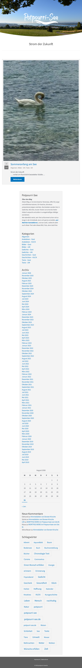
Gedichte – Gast (27, 249)
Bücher (26, 553)
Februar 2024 (26, 312)
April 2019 (25, 462)
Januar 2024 (26, 314)
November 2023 (27, 319)
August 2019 (26, 452)
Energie (51, 565)
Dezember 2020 (27, 410)
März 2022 (25, 371)
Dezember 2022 (27, 348)
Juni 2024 (25, 301)
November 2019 (27, 444)
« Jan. (24, 506)
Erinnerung (40, 571)
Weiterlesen (18, 179)
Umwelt (36, 637)
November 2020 (27, 413)
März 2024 (25, 309)
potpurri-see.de (30, 625)
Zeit (46, 648)
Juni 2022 (25, 364)
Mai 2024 (25, 304)
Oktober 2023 (27, 322)
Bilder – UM (26, 247)
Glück (53, 583)
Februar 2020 (26, 436)
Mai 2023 (25, 335)
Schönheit (28, 631)
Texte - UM (29, 168)
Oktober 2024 (27, 291)
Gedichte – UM (27, 252)
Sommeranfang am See (24, 164)
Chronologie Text (41, 553)
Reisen (43, 625)
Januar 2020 (26, 439)
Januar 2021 (26, 408)
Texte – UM (26, 262)
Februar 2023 (26, 343)
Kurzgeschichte (51, 594)
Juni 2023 (25, 332)
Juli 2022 (25, 361)
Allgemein (14, 168)
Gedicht (41, 576)
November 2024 (27, 288)
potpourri (38, 606)
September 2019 (28, 449)
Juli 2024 (25, 299)
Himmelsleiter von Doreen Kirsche (43, 516)
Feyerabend (28, 577)
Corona (27, 559)
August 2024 (26, 296)
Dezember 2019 (27, 441)
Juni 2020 (25, 426)
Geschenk (28, 583)
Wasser (46, 637)
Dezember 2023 (27, 317)
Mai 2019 (25, 460)
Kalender (49, 589)
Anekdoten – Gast (28, 239)
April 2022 (25, 369)
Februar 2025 (26, 283)
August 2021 (26, 390)
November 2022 (27, 351)
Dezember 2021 (27, 379)
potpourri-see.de (32, 619)
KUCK (38, 594)
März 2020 (25, 434)
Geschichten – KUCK (29, 257)
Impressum (37, 659)
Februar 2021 (26, 405)
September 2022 (28, 356)
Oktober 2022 (27, 353)
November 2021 (27, 382)
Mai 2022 (25, 366)
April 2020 (25, 431)
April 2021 (25, 400)
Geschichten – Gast (29, 255)
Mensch (38, 600)
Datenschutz (44, 659)
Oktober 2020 (27, 415)
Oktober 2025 (27, 278)
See (38, 631)
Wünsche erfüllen (31, 649)
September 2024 (28, 294)
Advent (26, 542)
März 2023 (25, 340)
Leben (27, 600)
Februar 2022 (26, 374)
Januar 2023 (26, 345)
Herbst (26, 589)
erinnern (27, 571)
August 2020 (26, 421)
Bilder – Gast (26, 244)
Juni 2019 (25, 457)
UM (23, 522)
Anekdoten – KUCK (29, 242)
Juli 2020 (25, 423)
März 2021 (25, 402)
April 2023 (25, 338)
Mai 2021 (25, 397)
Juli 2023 (25, 330)
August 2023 (26, 327)
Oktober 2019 (27, 446)
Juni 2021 (25, 395)
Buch (38, 548)
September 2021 (28, 387)
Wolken (52, 643)
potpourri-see (30, 612)
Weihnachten (29, 643)
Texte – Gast (26, 260)
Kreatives (27, 594)
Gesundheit (42, 583)
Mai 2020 (25, 428)
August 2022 (26, 358)
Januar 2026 (26, 273)
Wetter (41, 643)
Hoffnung (37, 589)
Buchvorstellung (51, 548)
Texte (46, 631)
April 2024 (25, 306)
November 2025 (27, 275)
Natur (26, 606)
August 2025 (26, 280)
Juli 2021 (25, 392)
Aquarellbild (38, 542)
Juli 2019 (25, 454)
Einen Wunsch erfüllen (34, 565)
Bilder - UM (21, 168)
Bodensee (28, 548)
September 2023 (28, 325)
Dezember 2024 (27, 286)
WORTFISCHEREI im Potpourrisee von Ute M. (43, 522)
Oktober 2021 (27, 384)
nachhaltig (51, 600)
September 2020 (28, 418)
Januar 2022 (26, 376)
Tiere (26, 637)
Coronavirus (39, 559)
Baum (49, 542)
